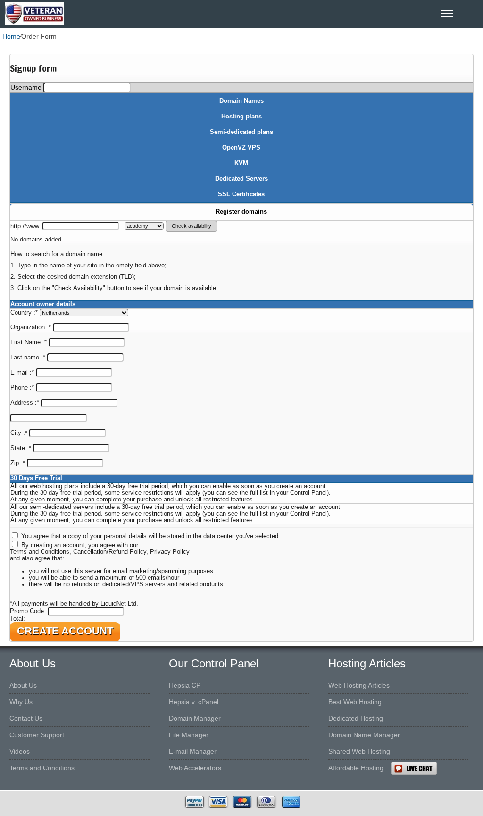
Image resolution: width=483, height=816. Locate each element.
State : (20, 448)
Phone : (22, 387)
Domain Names (241, 101)
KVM (241, 163)
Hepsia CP (184, 685)
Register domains (241, 211)
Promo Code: (29, 611)
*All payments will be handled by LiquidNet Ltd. (74, 603)
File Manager (188, 735)
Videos (19, 751)
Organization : (30, 327)
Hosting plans (241, 116)
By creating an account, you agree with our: (80, 545)
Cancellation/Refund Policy (109, 552)
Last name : (27, 357)
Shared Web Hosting (359, 751)
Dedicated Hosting (355, 718)
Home (11, 36)
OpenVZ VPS (241, 147)
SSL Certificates (241, 194)
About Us (23, 685)
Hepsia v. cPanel (193, 702)
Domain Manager (195, 718)
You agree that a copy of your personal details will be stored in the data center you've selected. (150, 536)
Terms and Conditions (39, 552)
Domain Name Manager (364, 735)
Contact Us (25, 718)
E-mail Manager (193, 751)
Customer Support (36, 735)
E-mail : (22, 372)
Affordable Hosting (355, 768)
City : (18, 433)
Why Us (21, 702)
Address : (24, 403)
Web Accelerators (195, 768)
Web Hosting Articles (359, 685)
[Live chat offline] (437, 768)
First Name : (28, 342)
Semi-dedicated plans (241, 132)
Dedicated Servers (241, 178)
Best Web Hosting (355, 702)
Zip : (17, 463)
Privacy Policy (170, 552)
